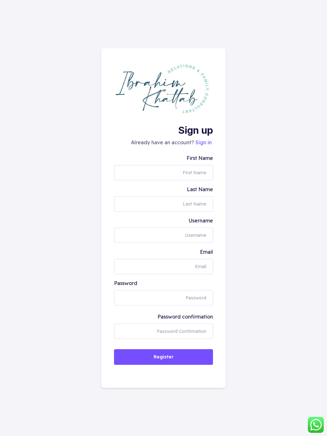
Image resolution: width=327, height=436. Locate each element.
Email (206, 252)
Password (125, 283)
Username (201, 220)
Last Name (200, 189)
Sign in (203, 142)
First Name (199, 158)
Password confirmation (185, 316)
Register (163, 357)
